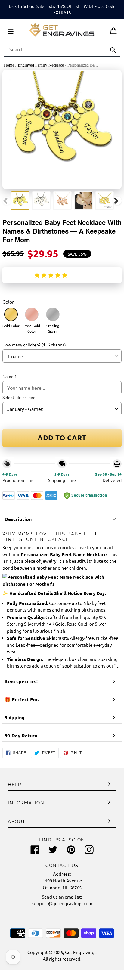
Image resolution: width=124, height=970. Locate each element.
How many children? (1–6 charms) (34, 344)
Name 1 (9, 376)
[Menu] (10, 30)
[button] (52, 275)
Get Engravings (81, 952)
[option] (20, 200)
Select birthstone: (19, 397)
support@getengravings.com (62, 903)
